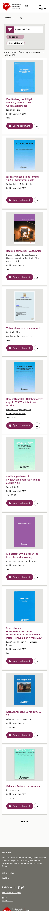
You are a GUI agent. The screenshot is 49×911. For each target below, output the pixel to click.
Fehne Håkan (12, 409)
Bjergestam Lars (13, 790)
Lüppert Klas (22, 642)
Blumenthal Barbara (15, 561)
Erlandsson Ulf (12, 719)
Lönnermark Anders (15, 258)
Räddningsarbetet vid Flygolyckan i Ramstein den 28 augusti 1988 (23, 479)
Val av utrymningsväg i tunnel (23, 328)
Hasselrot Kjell (12, 261)
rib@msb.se (7, 900)
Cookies (5, 878)
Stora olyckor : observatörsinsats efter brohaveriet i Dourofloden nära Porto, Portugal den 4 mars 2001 (24, 632)
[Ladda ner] (37, 126)
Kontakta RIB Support (11, 892)
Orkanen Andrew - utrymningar (24, 786)
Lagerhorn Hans (13, 110)
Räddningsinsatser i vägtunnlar (23, 250)
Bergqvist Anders (29, 255)
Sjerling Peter (25, 409)
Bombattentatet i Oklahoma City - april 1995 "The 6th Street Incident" (24, 402)
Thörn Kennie (26, 184)
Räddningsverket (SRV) (16, 114)
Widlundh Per (12, 184)
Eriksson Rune (27, 719)
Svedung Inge (32, 561)
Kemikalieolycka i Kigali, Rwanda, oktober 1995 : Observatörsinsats (19, 102)
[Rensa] (21, 43)
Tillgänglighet (8, 873)
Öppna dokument (21, 125)
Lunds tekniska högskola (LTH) (19, 336)
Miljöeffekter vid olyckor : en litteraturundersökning (22, 555)
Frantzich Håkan (32, 258)
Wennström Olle (13, 487)
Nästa (25, 821)
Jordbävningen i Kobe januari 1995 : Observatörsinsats (22, 178)
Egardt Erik (11, 642)
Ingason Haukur (13, 255)
